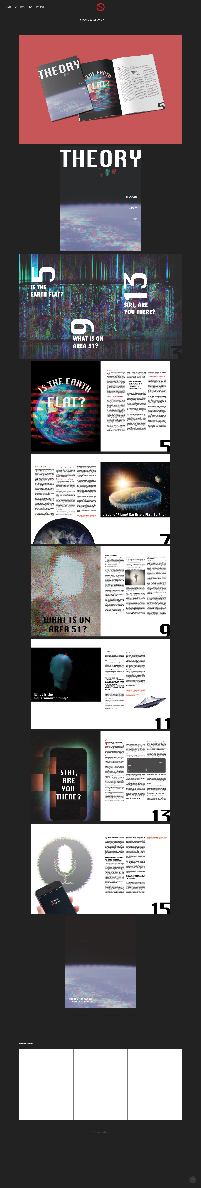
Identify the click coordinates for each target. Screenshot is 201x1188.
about (30, 7)
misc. (22, 7)
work (8, 7)
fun (15, 7)
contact (40, 7)
